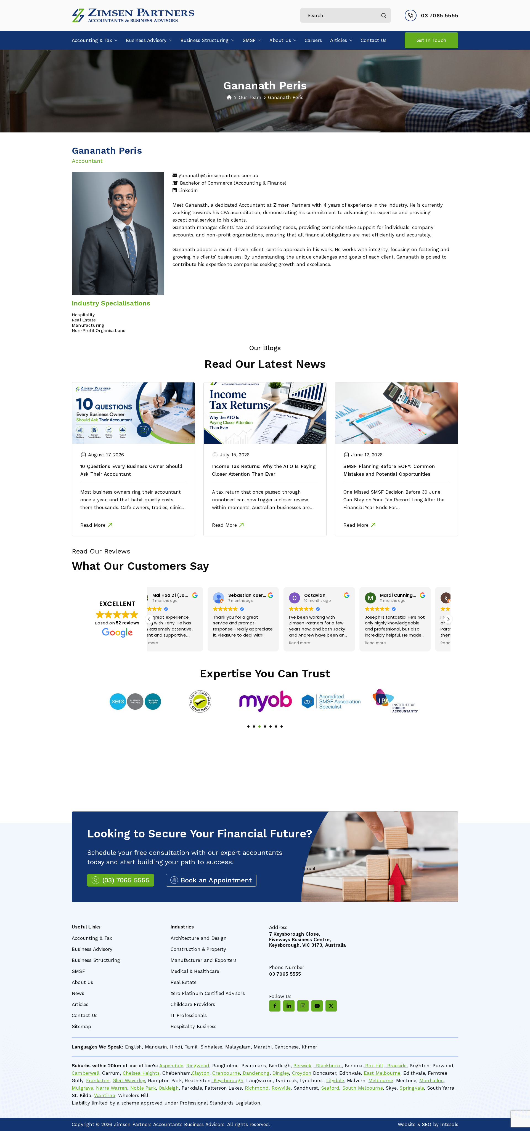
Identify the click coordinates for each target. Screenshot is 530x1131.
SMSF (249, 40)
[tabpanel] (135, 701)
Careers (313, 40)
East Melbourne (382, 1073)
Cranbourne (226, 1073)
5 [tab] (270, 726)
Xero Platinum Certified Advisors (208, 993)
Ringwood (198, 1065)
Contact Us (373, 40)
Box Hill (373, 1065)
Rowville (281, 1088)
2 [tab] (254, 726)
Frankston (98, 1080)
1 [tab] (248, 726)
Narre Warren (111, 1088)
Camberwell (85, 1073)
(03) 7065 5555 (126, 880)
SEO (426, 1124)
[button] (115, 40)
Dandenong (255, 1073)
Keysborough (227, 1080)
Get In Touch (431, 40)
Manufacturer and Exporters (204, 960)
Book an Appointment (216, 880)
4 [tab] (265, 726)
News (78, 993)
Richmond (257, 1088)
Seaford (330, 1088)
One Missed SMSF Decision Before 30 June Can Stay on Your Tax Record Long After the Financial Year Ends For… (393, 499)
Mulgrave (82, 1088)
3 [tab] (259, 726)
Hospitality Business (194, 1026)
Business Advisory (146, 40)
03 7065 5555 (439, 15)
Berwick (302, 1065)
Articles (338, 40)
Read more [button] (241, 643)
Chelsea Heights (141, 1073)
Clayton (201, 1073)
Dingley (280, 1073)
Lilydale (335, 1080)
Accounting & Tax (92, 40)
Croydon (301, 1073)
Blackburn (328, 1065)
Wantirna (104, 1095)
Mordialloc (431, 1080)
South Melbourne (362, 1088)
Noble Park (142, 1088)
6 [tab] (276, 726)
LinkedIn (188, 190)
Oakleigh (169, 1088)
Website (406, 1124)
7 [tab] (281, 726)
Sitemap (81, 1026)
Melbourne (381, 1080)
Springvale (411, 1088)
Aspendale (171, 1065)
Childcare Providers (193, 1004)
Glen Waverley (129, 1080)
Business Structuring (205, 40)
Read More (92, 525)
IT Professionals (189, 1015)
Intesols (449, 1124)
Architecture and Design (199, 938)
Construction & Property (198, 949)
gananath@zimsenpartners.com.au (218, 175)
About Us (280, 40)
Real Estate (184, 982)
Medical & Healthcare (195, 971)
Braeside (396, 1065)
